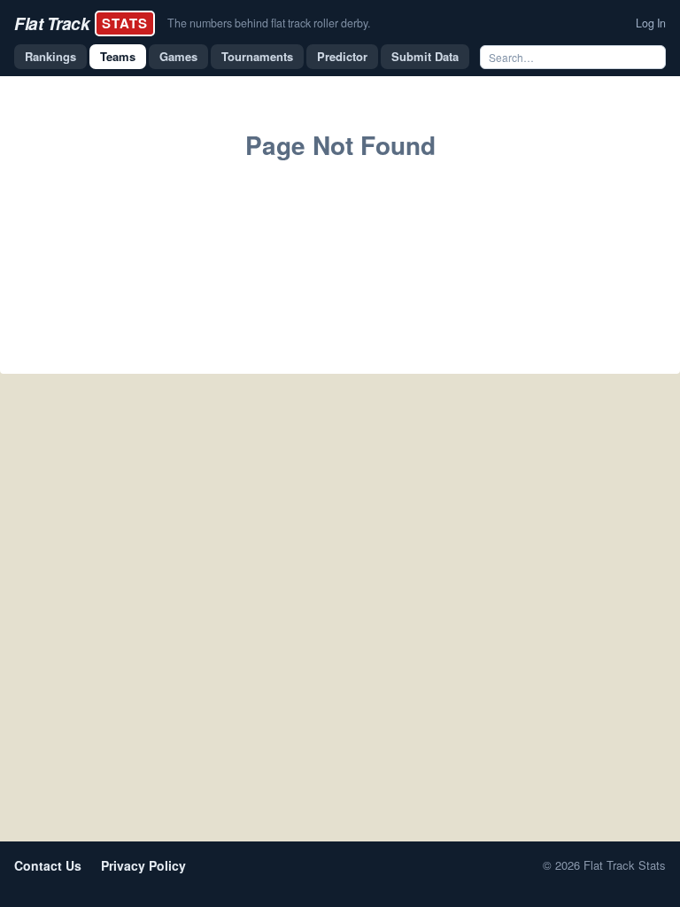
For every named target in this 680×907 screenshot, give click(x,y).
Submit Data (425, 56)
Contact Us (47, 865)
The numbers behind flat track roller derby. (268, 23)
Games (178, 56)
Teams (117, 56)
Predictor (342, 56)
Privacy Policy (143, 865)
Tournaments (257, 56)
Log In (651, 23)
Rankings (50, 56)
